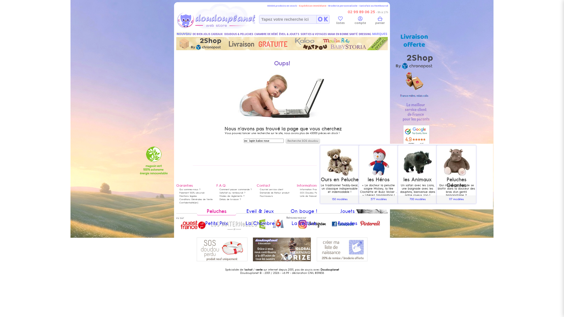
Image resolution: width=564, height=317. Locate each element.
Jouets (347, 211)
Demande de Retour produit (274, 193)
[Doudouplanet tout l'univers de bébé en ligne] (225, 27)
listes (340, 23)
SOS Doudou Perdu (310, 193)
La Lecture (303, 223)
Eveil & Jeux (260, 211)
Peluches (216, 211)
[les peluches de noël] (339, 202)
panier (380, 23)
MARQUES (379, 34)
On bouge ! (304, 211)
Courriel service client (271, 189)
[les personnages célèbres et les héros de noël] (378, 202)
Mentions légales (188, 196)
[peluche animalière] (417, 202)
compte (360, 23)
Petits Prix (216, 223)
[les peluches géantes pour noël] (456, 202)
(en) (196, 202)
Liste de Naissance (310, 196)
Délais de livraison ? (230, 199)
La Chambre (260, 223)
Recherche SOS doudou (303, 140)
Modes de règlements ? (232, 196)
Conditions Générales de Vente (196, 199)
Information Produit (310, 189)
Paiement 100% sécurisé (191, 193)
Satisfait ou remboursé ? (232, 193)
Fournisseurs (266, 196)
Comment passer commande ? (235, 189)
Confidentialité (186, 202)
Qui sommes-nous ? (189, 189)
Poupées (347, 223)
